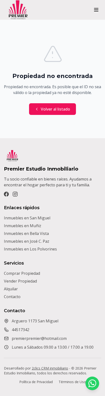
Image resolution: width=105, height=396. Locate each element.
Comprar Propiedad (22, 273)
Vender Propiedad (20, 281)
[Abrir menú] (96, 10)
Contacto (12, 296)
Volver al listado (55, 109)
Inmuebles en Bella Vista (26, 233)
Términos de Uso (72, 381)
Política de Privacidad (36, 381)
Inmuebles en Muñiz (22, 225)
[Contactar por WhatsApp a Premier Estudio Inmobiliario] (92, 383)
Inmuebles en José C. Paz (26, 241)
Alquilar (11, 289)
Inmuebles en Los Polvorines (30, 249)
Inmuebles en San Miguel (27, 218)
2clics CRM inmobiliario (50, 368)
